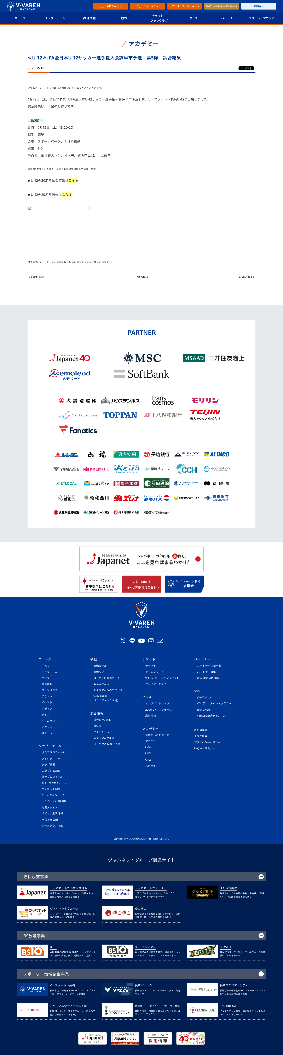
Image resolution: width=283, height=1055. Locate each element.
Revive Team (101, 684)
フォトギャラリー (104, 732)
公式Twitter (204, 697)
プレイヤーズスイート (158, 684)
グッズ (193, 18)
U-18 (148, 747)
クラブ (46, 678)
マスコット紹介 (51, 789)
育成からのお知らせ (157, 735)
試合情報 (89, 18)
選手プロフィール (52, 777)
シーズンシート (154, 672)
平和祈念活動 (50, 819)
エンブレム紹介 (51, 770)
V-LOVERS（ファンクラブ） (162, 678)
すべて (46, 665)
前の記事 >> (246, 277)
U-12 (148, 759)
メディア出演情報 (52, 813)
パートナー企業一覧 (209, 665)
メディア (47, 708)
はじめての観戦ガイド (106, 678)
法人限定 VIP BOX (208, 678)
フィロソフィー (51, 758)
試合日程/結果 (102, 720)
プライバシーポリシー (207, 742)
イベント (47, 702)
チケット (47, 696)
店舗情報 (150, 715)
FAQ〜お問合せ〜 (204, 748)
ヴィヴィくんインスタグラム (214, 703)
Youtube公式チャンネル (211, 715)
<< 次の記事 (37, 277)
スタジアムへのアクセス (108, 690)
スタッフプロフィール (54, 783)
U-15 (148, 753)
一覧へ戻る (141, 277)
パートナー (228, 18)
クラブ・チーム (55, 18)
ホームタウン (50, 721)
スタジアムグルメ (103, 738)
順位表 (97, 726)
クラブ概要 (48, 764)
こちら (67, 194)
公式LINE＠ (204, 709)
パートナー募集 (206, 672)
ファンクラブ (50, 690)
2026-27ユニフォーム (158, 709)
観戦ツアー (100, 672)
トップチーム (50, 672)
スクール (47, 733)
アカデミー (48, 727)
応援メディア (50, 807)
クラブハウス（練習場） (55, 801)
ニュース (20, 18)
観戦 (124, 18)
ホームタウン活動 (52, 825)
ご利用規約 (200, 730)
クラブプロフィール (53, 752)
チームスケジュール (53, 795)
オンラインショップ (157, 703)
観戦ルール (100, 665)
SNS (197, 691)
